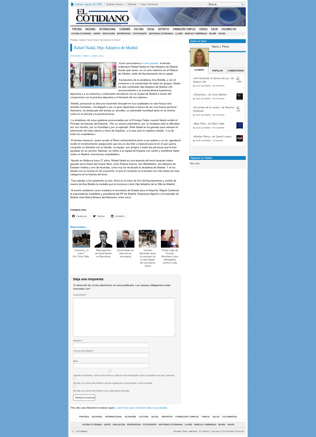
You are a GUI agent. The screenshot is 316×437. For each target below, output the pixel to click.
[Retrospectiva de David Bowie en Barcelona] (103, 239)
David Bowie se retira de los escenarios (125, 253)
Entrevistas (124, 33)
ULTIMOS (199, 70)
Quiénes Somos (114, 4)
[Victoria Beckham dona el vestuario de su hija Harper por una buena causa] (148, 239)
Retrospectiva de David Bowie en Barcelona (103, 253)
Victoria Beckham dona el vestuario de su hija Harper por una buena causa (148, 258)
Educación (109, 33)
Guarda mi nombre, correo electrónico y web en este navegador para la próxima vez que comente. (124, 375)
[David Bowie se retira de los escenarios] (125, 239)
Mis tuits (195, 163)
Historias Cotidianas (161, 33)
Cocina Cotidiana (81, 33)
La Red (179, 33)
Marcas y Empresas (196, 33)
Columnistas (228, 29)
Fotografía (140, 33)
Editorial (132, 4)
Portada (77, 29)
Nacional (90, 29)
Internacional (107, 29)
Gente (96, 33)
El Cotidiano (81, 431)
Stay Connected (149, 4)
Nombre (78, 340)
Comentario (80, 295)
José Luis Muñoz (203, 86)
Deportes (163, 29)
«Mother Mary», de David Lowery (212, 136)
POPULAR (217, 70)
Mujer (212, 33)
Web (75, 361)
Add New (193, 431)
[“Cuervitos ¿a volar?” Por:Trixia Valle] (81, 239)
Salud (214, 29)
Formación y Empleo (184, 29)
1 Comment (218, 140)
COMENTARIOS (236, 70)
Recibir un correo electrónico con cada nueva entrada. (101, 391)
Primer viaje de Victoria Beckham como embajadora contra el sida (169, 256)
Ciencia (203, 29)
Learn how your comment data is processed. (142, 407)
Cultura (138, 29)
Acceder (177, 431)
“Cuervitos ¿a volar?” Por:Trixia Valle (81, 253)
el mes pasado (149, 63)
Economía (124, 29)
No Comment (218, 86)
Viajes (221, 33)
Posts (184, 431)
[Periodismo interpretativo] (158, 16)
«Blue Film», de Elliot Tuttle (208, 123)
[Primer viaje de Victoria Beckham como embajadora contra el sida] (170, 239)
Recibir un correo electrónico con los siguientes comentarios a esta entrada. (113, 383)
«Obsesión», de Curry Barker (210, 94)
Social (151, 29)
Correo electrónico (83, 351)
